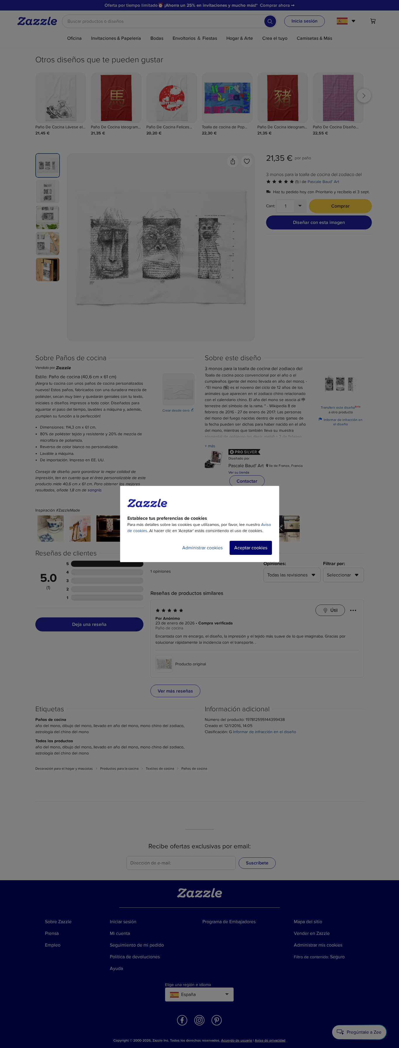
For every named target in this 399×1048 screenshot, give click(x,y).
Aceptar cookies (250, 548)
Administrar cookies (202, 548)
